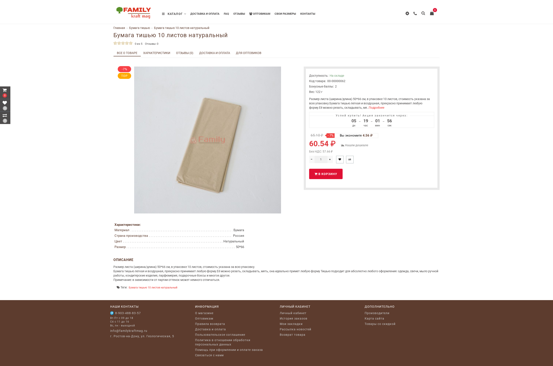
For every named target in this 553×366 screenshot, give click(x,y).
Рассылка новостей (295, 329)
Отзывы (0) (184, 53)
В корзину (327, 174)
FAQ (226, 13)
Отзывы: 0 (151, 43)
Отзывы (239, 13)
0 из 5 (137, 43)
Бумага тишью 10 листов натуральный (153, 287)
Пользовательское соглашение (220, 334)
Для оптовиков (248, 53)
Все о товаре (127, 53)
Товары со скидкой (380, 324)
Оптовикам (261, 13)
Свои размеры (285, 13)
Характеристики (156, 53)
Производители (377, 313)
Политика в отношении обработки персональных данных (222, 342)
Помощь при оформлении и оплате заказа (229, 350)
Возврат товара (292, 334)
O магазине (204, 313)
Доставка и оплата (204, 13)
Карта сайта (374, 318)
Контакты (307, 13)
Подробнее (376, 107)
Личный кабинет (293, 313)
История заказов (293, 318)
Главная (119, 28)
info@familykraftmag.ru (128, 331)
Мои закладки (291, 324)
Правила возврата (210, 324)
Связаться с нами (209, 355)
